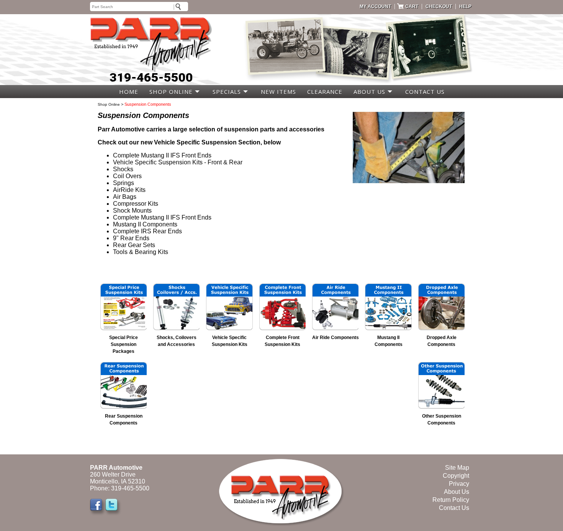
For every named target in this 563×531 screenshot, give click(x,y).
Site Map (457, 467)
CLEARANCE (324, 91)
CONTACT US (425, 91)
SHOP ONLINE (171, 91)
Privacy (459, 483)
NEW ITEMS (278, 91)
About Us (456, 491)
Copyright (456, 475)
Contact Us (454, 508)
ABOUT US (369, 91)
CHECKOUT (439, 6)
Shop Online (109, 104)
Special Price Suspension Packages (123, 344)
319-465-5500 (151, 77)
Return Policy (450, 500)
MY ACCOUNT (375, 6)
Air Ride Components (335, 337)
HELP (465, 6)
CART (411, 6)
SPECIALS (227, 91)
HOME (128, 91)
